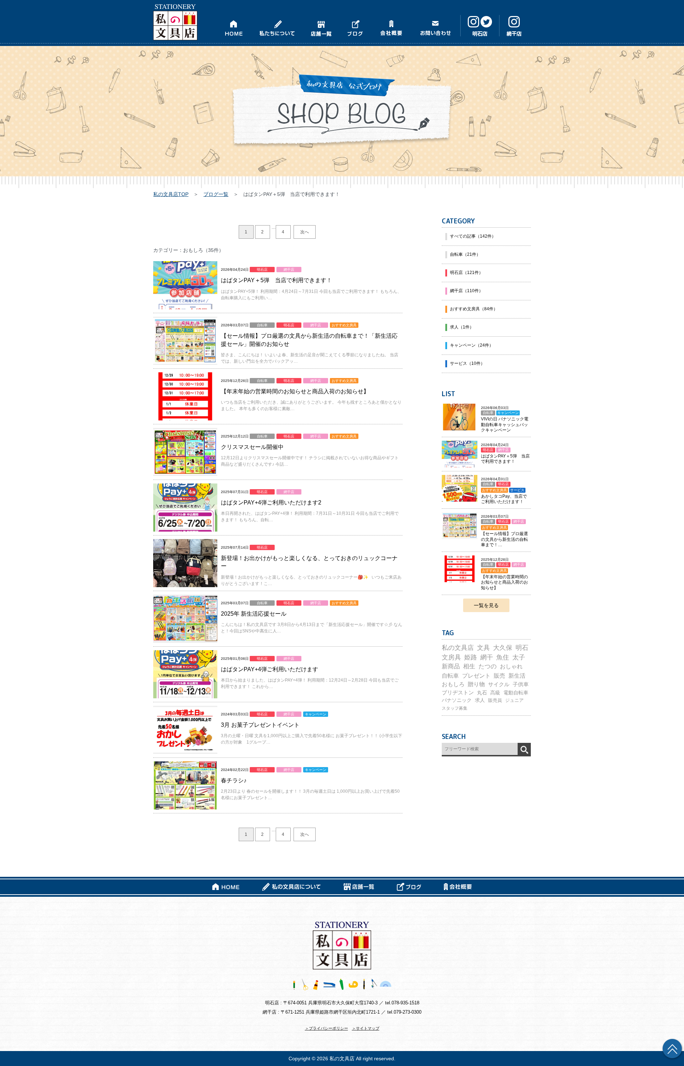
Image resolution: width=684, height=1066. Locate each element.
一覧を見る (486, 605)
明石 (521, 647)
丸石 (482, 692)
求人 (480, 700)
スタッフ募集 (454, 708)
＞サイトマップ (365, 1028)
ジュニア (514, 700)
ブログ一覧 (215, 194)
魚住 (502, 657)
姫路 (470, 657)
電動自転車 (515, 692)
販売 (499, 675)
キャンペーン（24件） (471, 345)
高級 (495, 692)
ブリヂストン (458, 692)
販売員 (495, 700)
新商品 (451, 666)
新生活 (516, 676)
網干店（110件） (466, 290)
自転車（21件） (465, 254)
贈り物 (476, 684)
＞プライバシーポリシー (326, 1028)
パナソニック (457, 700)
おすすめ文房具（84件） (474, 308)
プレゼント (476, 675)
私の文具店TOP (170, 194)
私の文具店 (458, 647)
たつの (487, 666)
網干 (486, 657)
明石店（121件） (466, 272)
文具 (483, 647)
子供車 (521, 684)
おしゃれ (511, 666)
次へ (304, 231)
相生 (469, 666)
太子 (518, 657)
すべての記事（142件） (473, 236)
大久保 (502, 647)
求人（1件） (462, 327)
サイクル (498, 684)
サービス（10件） (467, 363)
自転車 (450, 675)
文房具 (451, 657)
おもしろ (453, 684)
